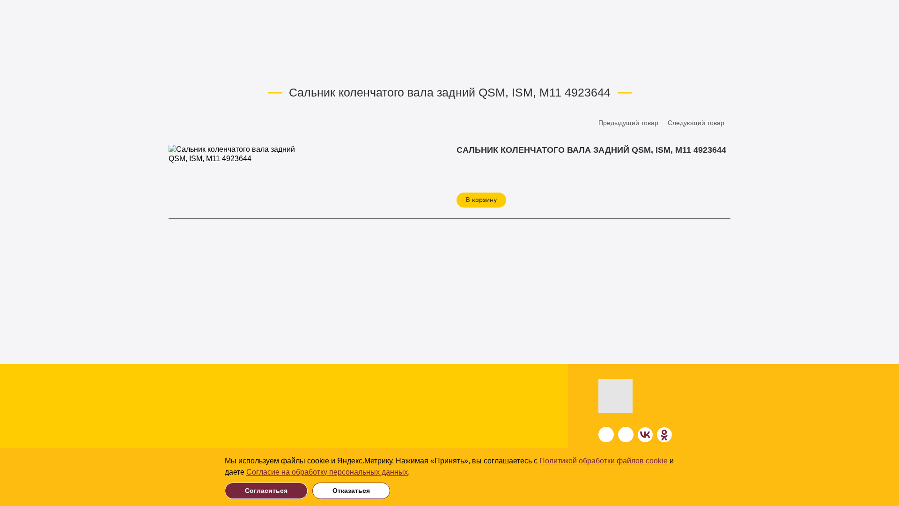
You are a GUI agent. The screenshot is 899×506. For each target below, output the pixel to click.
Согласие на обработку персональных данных (327, 472)
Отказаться (351, 490)
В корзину (481, 200)
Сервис (484, 435)
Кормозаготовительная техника (127, 413)
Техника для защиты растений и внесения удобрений (127, 442)
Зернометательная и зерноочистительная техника (264, 418)
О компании (494, 399)
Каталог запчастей (274, 66)
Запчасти (218, 66)
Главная (180, 66)
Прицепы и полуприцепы (257, 437)
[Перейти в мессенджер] (606, 434)
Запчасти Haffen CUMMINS (356, 66)
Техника (89, 382)
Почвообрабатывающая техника (127, 398)
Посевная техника (245, 398)
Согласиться (266, 490)
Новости (487, 417)
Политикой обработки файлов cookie (603, 461)
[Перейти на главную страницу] (639, 396)
